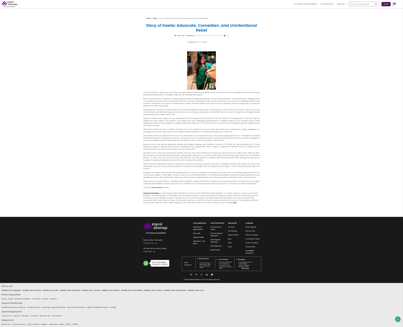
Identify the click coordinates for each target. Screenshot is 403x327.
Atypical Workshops (12, 303)
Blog (155, 18)
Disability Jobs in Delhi (51, 290)
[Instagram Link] (191, 274)
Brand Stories (215, 250)
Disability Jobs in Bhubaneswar (175, 290)
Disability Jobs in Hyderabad (70, 290)
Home (148, 18)
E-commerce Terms (252, 239)
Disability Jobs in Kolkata (111, 290)
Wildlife (75, 324)
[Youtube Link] (212, 274)
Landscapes (53, 324)
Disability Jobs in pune (196, 290)
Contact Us (148, 243)
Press (230, 247)
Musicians (53, 299)
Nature (62, 324)
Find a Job (196, 233)
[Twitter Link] (201, 274)
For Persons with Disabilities (305, 4)
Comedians (36, 299)
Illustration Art (45, 316)
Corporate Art (7, 316)
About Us (341, 4)
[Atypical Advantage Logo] (155, 226)
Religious (44, 324)
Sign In (386, 4)
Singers (4, 299)
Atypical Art (8, 320)
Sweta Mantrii (157, 187)
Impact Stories (233, 235)
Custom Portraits (33, 324)
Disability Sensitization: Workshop (14, 307)
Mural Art (16, 316)
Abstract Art (6, 324)
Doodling (113, 307)
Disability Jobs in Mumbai (32, 290)
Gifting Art (25, 316)
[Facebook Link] (196, 274)
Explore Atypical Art (12, 311)
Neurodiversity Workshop (76, 307)
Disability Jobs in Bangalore (12, 290)
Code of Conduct (251, 243)
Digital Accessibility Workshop (98, 307)
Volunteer (147, 251)
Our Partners (232, 231)
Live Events (34, 316)
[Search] (377, 4)
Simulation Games (34, 307)
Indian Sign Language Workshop (54, 307)
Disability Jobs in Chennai (91, 290)
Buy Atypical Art (216, 246)
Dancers (45, 299)
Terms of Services (251, 235)
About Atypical (250, 227)
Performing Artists (11, 294)
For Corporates (327, 4)
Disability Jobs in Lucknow (153, 290)
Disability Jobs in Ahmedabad (132, 290)
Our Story (231, 227)
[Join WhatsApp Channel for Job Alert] (146, 263)
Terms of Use (250, 231)
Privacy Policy (250, 247)
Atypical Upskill (198, 237)
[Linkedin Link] (207, 274)
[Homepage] (9, 4)
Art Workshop (57, 316)
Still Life (68, 324)
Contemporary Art (19, 324)
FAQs (230, 243)
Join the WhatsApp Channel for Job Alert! (160, 263)
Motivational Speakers (22, 299)
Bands (10, 299)
